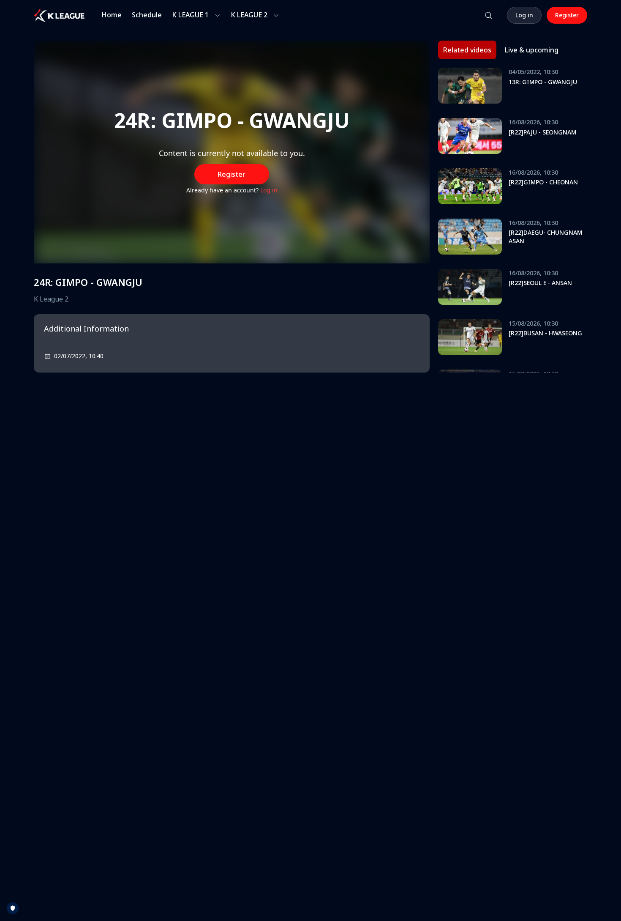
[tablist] (501, 50)
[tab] (467, 50)
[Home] (59, 15)
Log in (269, 190)
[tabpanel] (512, 220)
